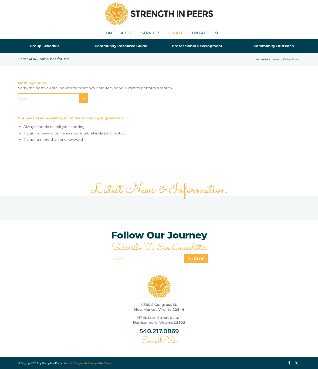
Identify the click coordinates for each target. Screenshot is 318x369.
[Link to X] (296, 362)
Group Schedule (45, 46)
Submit (196, 258)
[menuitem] (109, 33)
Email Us (159, 341)
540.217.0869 (159, 331)
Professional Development (197, 46)
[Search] (215, 33)
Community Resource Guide (121, 46)
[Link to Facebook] (289, 362)
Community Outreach (273, 46)
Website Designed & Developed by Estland (88, 363)
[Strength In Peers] (159, 13)
